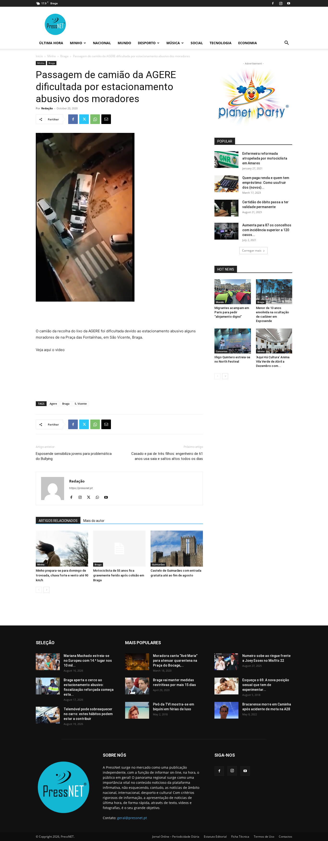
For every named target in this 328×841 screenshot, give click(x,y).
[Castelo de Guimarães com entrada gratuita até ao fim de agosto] (177, 549)
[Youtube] (288, 3)
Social (197, 43)
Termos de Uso (264, 837)
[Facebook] (272, 3)
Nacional (102, 43)
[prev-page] (39, 590)
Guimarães (158, 564)
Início (39, 56)
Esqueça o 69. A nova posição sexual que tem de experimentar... (265, 685)
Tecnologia (220, 43)
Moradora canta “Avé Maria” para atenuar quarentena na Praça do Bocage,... (175, 660)
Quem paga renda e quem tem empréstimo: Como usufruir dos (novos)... (265, 182)
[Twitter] (84, 119)
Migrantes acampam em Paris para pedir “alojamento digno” (231, 312)
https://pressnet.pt (81, 488)
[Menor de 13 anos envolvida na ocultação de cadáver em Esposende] (274, 291)
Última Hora (51, 43)
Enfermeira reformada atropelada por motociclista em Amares (264, 158)
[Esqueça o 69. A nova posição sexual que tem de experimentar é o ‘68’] (226, 686)
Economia (247, 43)
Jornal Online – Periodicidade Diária (175, 837)
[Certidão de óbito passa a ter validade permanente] (226, 208)
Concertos (221, 351)
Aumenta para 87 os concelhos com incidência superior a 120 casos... (266, 230)
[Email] (106, 119)
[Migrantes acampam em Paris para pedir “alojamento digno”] (232, 291)
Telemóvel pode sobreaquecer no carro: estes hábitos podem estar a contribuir (88, 714)
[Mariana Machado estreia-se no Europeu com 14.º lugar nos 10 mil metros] (48, 661)
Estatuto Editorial (215, 837)
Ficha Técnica (240, 837)
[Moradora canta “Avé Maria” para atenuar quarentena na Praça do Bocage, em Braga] (137, 661)
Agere (53, 403)
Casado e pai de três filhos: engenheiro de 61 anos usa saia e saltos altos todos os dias (167, 456)
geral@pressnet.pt (132, 818)
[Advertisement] (119, 316)
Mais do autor (93, 521)
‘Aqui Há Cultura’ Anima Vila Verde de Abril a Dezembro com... (272, 361)
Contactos (285, 837)
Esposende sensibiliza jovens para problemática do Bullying (74, 456)
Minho (76, 43)
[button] (286, 43)
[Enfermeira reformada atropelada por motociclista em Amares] (226, 159)
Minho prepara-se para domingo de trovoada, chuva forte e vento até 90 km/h (62, 575)
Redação (47, 108)
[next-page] (46, 590)
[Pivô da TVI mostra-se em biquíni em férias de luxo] (137, 710)
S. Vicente (81, 403)
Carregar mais (251, 250)
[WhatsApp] (95, 119)
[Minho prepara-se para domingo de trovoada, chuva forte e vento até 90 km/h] (62, 549)
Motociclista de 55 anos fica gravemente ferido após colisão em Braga (118, 575)
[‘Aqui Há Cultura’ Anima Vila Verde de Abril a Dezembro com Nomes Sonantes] (274, 340)
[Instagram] (280, 3)
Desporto (147, 43)
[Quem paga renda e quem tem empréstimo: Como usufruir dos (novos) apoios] (226, 183)
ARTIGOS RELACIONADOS (58, 521)
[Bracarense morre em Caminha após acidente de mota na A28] (226, 710)
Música (173, 43)
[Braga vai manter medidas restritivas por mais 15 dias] (137, 686)
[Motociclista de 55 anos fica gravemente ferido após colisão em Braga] (119, 549)
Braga (64, 56)
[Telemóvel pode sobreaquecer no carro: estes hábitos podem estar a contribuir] (48, 715)
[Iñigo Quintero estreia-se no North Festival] (232, 340)
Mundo (124, 43)
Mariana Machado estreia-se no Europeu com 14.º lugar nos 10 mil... (88, 660)
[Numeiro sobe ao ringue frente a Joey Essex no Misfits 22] (226, 661)
